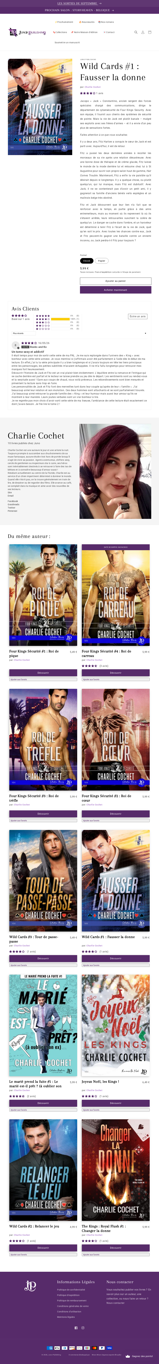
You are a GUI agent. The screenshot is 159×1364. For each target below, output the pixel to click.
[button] (136, 32)
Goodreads (13, 504)
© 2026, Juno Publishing (51, 1355)
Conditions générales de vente (73, 1306)
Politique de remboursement (72, 1300)
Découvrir (43, 672)
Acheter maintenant (115, 290)
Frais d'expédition (103, 272)
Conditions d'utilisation (69, 1311)
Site (10, 492)
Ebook (86, 261)
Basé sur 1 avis (21, 319)
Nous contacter (115, 1303)
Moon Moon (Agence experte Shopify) (106, 1355)
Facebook (13, 501)
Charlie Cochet (93, 87)
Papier (101, 261)
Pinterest (12, 511)
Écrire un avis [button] (138, 316)
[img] (29, 343)
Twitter (11, 507)
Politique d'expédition (68, 1295)
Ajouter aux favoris (19, 679)
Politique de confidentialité (71, 1289)
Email (11, 496)
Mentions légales (66, 1317)
